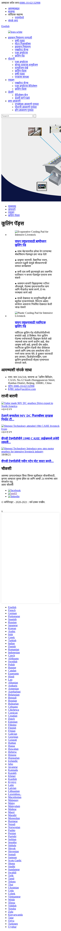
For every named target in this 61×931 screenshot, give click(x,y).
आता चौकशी (7, 484)
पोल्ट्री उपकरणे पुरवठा (26, 106)
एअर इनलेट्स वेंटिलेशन (26, 85)
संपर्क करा (13, 20)
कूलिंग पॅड (20, 55)
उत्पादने (11, 209)
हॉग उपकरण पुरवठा (24, 110)
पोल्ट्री (11, 58)
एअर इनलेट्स (21, 52)
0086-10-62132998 (30, 2)
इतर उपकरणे (14, 100)
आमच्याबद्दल (13, 8)
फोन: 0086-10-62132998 (21, 386)
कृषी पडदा (20, 40)
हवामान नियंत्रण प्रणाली (20, 37)
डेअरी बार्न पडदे (22, 97)
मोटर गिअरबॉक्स (23, 43)
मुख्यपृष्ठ (12, 206)
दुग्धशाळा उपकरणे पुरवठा (27, 103)
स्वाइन (11, 79)
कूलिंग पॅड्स (20, 70)
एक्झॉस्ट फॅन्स (21, 49)
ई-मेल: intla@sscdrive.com (22, 389)
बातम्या (11, 11)
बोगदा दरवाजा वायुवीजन (26, 64)
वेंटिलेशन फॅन (21, 94)
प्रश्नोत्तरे (19, 17)
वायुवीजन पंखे (21, 67)
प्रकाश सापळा (22, 76)
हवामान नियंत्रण (23, 46)
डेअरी (11, 91)
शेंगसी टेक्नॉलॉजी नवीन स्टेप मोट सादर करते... (27, 461)
